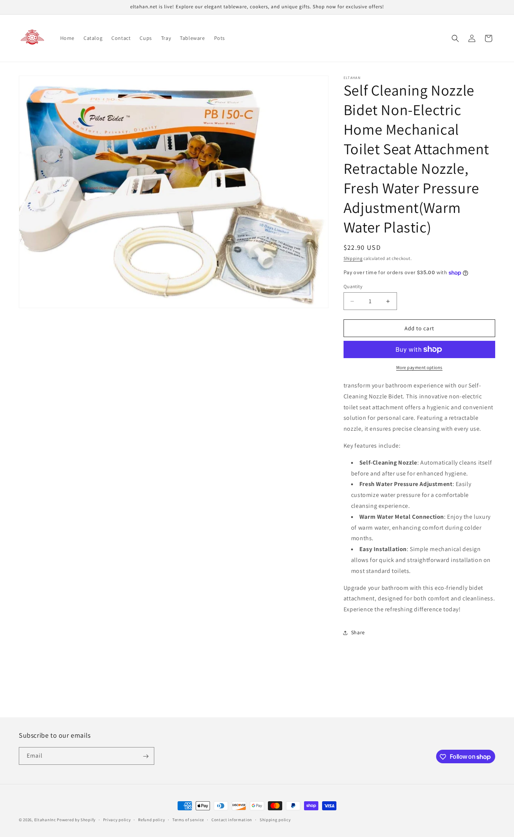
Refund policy (151, 819)
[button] (455, 38)
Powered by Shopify (76, 819)
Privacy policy (117, 819)
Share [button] (358, 632)
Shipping (353, 258)
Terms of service (188, 819)
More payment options (419, 367)
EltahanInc (45, 819)
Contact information (231, 819)
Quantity (353, 286)
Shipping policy (275, 819)
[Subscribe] (145, 756)
